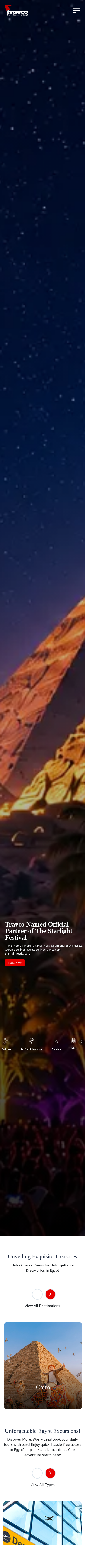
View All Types (43, 1484)
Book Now (14, 963)
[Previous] (37, 1294)
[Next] (50, 1294)
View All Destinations (42, 1305)
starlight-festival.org (18, 953)
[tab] (31, 1043)
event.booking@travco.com (43, 949)
